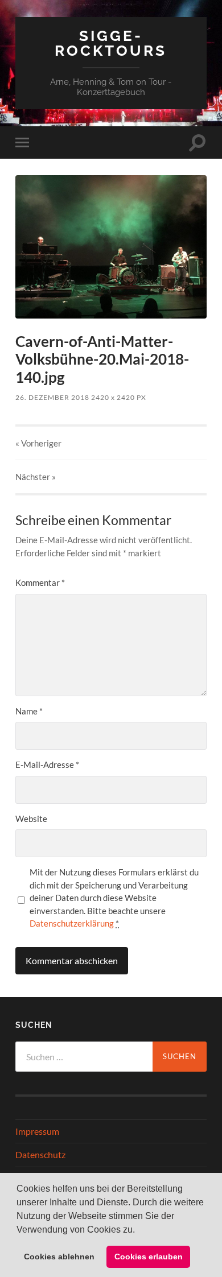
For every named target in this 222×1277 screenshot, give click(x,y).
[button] (139, 1230)
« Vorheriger (38, 443)
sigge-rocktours (111, 43)
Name (29, 711)
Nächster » (35, 477)
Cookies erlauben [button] (148, 1256)
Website (31, 818)
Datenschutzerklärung (72, 923)
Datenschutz (40, 1154)
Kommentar (40, 582)
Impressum (37, 1131)
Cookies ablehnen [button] (59, 1256)
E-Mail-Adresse (47, 764)
